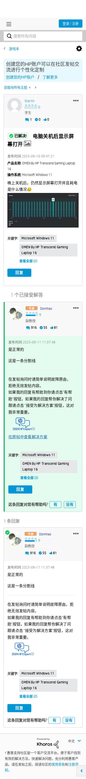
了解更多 (50, 77)
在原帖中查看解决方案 (27, 436)
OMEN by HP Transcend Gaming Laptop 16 (45, 250)
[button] (76, 100)
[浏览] (8, 24)
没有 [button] (70, 504)
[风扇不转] (30, 87)
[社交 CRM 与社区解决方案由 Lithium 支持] (48, 743)
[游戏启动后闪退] (35, 87)
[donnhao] (15, 313)
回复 (19, 272)
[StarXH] (14, 105)
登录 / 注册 (71, 23)
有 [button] (55, 504)
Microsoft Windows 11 (38, 238)
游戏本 (14, 49)
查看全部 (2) (28, 261)
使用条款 (58, 764)
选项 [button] (79, 49)
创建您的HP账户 (20, 77)
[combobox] (43, 36)
